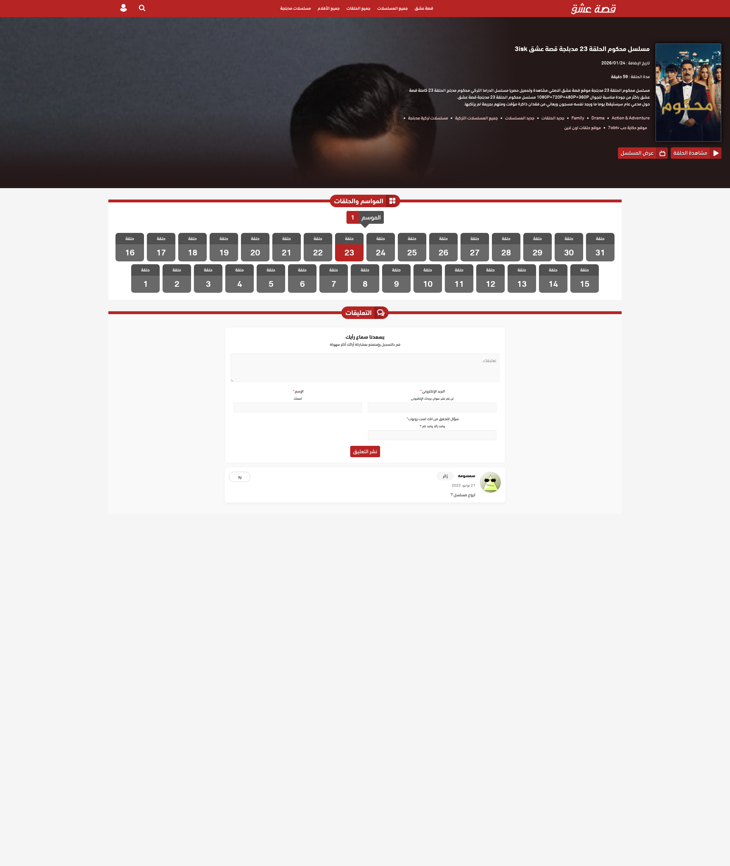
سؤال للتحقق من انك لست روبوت (432, 418)
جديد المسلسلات (519, 118)
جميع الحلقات (358, 9)
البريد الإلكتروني (432, 391)
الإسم (298, 391)
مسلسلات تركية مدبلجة (428, 118)
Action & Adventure (631, 118)
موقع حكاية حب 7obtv (627, 127)
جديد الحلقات (553, 118)
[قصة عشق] (593, 8)
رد (240, 477)
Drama (598, 118)
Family (577, 118)
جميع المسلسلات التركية (476, 118)
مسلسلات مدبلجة (295, 9)
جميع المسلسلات (392, 9)
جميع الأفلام (329, 9)
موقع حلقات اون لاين (582, 127)
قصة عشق (424, 9)
